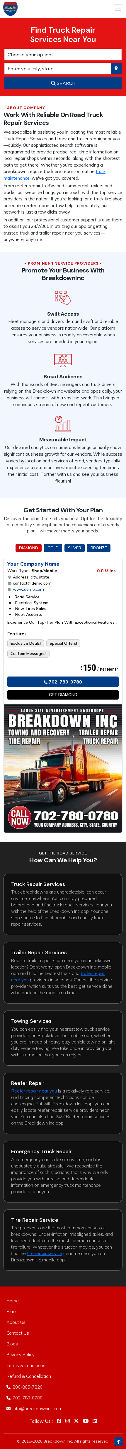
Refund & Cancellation (28, 1376)
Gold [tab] (53, 547)
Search (65, 83)
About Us (15, 1322)
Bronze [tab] (99, 547)
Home (12, 1300)
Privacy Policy (20, 1354)
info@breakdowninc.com (36, 1408)
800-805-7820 (26, 1387)
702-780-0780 (64, 682)
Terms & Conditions (25, 1365)
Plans (12, 1311)
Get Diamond (63, 694)
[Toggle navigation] (118, 9)
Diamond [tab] (28, 547)
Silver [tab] (74, 547)
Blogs (12, 1344)
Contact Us (17, 1333)
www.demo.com (28, 589)
